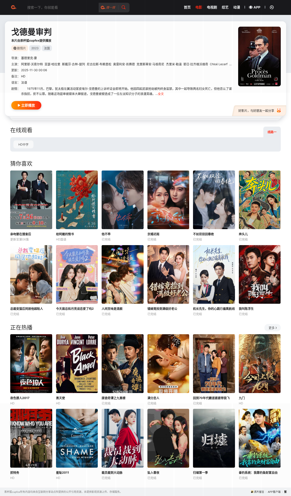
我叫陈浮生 (246, 308)
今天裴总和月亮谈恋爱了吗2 (75, 308)
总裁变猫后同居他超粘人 (26, 308)
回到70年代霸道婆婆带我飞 (211, 398)
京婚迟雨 (153, 234)
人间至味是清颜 (112, 308)
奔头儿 (243, 234)
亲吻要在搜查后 (20, 234)
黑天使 (60, 398)
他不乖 (106, 234)
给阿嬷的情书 (65, 234)
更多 (272, 328)
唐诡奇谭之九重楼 (113, 398)
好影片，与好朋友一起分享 (256, 110)
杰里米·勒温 (174, 64)
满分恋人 (153, 398)
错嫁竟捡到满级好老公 (162, 308)
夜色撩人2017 (19, 398)
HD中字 (23, 144)
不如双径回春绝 (203, 234)
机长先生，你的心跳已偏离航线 (214, 308)
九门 (242, 398)
